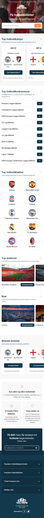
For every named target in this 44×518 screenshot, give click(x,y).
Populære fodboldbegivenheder (15, 464)
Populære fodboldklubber (13, 473)
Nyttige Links (9, 490)
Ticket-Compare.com (11, 481)
